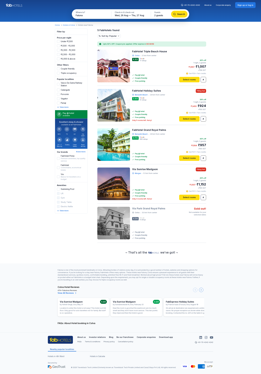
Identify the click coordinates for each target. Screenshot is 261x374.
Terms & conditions (92, 342)
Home (57, 25)
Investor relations (97, 337)
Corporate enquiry (223, 5)
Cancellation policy (125, 342)
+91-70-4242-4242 (192, 5)
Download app (166, 337)
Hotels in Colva (69, 25)
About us (208, 5)
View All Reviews (66, 293)
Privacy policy (109, 342)
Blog (111, 337)
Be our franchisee (124, 337)
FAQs (79, 342)
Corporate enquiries (146, 337)
